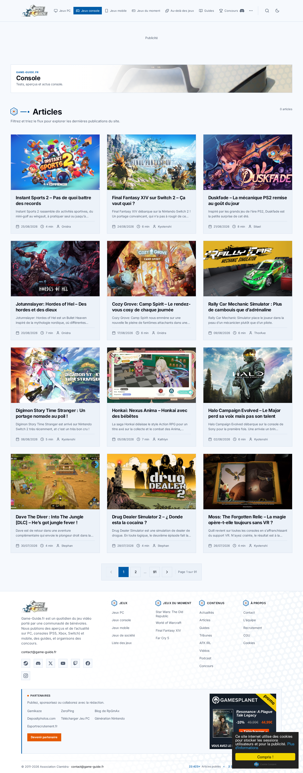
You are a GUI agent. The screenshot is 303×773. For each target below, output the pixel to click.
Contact (249, 612)
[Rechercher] (267, 10)
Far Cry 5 (162, 638)
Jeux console (121, 620)
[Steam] (25, 663)
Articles (204, 620)
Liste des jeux (122, 643)
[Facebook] (87, 663)
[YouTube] (63, 663)
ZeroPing (67, 711)
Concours (206, 666)
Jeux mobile (120, 628)
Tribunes (205, 635)
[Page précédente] (111, 572)
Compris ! (265, 756)
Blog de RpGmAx (107, 711)
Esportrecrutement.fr (42, 726)
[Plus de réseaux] (250, 10)
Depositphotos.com (41, 718)
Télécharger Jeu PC (75, 718)
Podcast (205, 658)
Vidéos (204, 650)
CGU (246, 635)
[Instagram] (25, 675)
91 (154, 572)
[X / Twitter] (50, 663)
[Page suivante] (167, 572)
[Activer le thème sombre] (277, 10)
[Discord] (242, 11)
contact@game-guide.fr (38, 652)
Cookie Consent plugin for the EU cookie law (265, 764)
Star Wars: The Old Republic (169, 614)
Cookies (249, 643)
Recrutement (252, 628)
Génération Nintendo (110, 718)
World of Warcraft (168, 623)
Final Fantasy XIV (168, 630)
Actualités (206, 612)
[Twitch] (75, 663)
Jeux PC (118, 612)
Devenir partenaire (44, 737)
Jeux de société (123, 635)
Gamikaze (34, 711)
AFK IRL (205, 643)
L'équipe (249, 620)
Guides (204, 628)
